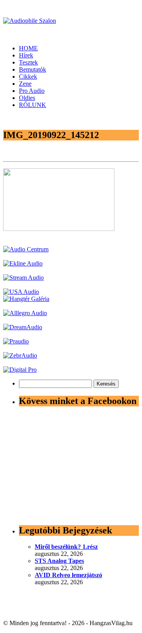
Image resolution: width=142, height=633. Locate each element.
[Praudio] (16, 341)
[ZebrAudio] (20, 355)
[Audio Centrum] (26, 249)
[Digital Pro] (20, 369)
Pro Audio (32, 90)
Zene (25, 83)
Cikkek (28, 76)
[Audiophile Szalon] (29, 20)
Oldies (27, 97)
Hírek (26, 55)
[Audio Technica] (23, 263)
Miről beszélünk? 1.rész (66, 546)
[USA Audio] (21, 291)
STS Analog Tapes (59, 560)
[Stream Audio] (23, 277)
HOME (28, 48)
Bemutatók (32, 69)
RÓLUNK (32, 105)
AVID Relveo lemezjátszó (68, 575)
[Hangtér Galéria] (26, 298)
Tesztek (28, 62)
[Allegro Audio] (25, 313)
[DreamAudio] (22, 327)
